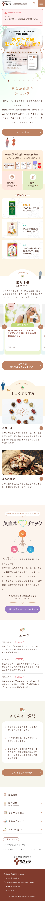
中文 (40, 849)
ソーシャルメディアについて (15, 886)
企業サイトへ (10, 839)
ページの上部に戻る (39, 787)
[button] (15, 81)
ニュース (22, 849)
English (33, 849)
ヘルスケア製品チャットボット (15, 845)
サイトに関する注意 (11, 878)
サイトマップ (9, 890)
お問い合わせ (8, 849)
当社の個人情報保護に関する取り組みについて (22, 882)
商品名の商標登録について (14, 874)
